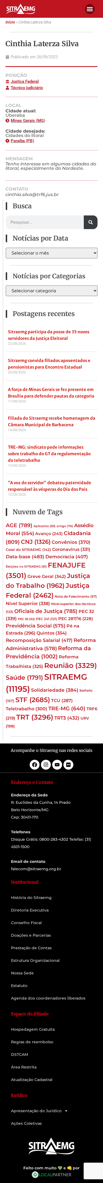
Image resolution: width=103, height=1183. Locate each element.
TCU (62, 700)
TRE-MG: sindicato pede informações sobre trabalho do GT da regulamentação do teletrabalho (49, 454)
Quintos (52, 633)
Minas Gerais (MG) (28, 120)
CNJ (36, 541)
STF (32, 700)
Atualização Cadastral (31, 1079)
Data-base (25, 556)
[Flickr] (68, 765)
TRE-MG (66, 708)
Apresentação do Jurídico (36, 1110)
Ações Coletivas (26, 1123)
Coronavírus (71, 549)
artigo (65, 526)
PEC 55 (26, 619)
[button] (90, 9)
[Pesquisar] (91, 222)
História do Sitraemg (31, 897)
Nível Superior (28, 603)
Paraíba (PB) (22, 140)
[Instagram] (46, 765)
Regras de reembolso (32, 1041)
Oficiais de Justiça (45, 611)
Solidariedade (54, 690)
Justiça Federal (25, 81)
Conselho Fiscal (26, 922)
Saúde (24, 677)
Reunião (70, 665)
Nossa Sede (22, 973)
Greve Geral (46, 576)
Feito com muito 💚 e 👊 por (51, 1168)
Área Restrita (24, 1067)
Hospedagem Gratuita (33, 1029)
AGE (19, 525)
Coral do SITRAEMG (28, 549)
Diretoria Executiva (30, 910)
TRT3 (66, 718)
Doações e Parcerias (31, 935)
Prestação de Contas (31, 947)
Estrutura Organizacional (35, 960)
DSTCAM (19, 1054)
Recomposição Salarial (39, 640)
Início (10, 22)
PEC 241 (46, 619)
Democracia (66, 556)
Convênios (71, 542)
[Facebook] (35, 765)
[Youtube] (57, 765)
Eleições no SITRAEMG (26, 566)
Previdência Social (35, 626)
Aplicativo (44, 526)
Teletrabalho (26, 708)
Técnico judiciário (27, 87)
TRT (34, 717)
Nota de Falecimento (76, 596)
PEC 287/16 (75, 618)
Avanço (49, 533)
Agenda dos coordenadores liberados (48, 998)
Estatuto (19, 985)
